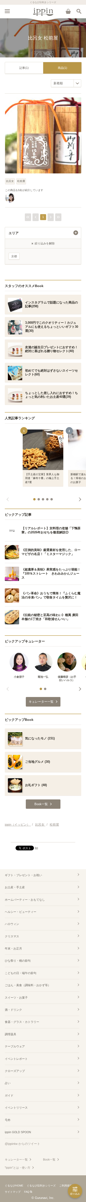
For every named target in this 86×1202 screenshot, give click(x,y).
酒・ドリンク (13, 1009)
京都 (14, 256)
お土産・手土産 (15, 887)
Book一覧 (49, 1159)
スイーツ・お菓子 (16, 997)
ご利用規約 (65, 1185)
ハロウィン (12, 924)
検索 (79, 11)
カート (68, 11)
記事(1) (24, 68)
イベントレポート (16, 1059)
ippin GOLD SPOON (18, 1132)
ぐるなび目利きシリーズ (41, 1185)
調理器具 (10, 1034)
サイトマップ (13, 1191)
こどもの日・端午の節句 (20, 973)
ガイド (9, 1095)
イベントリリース (16, 1107)
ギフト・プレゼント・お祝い (23, 875)
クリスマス (12, 936)
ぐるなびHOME (14, 1185)
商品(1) (62, 68)
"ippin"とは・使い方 (17, 1167)
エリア (14, 233)
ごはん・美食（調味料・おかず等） (28, 985)
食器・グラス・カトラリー (22, 1022)
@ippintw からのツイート (22, 1144)
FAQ (26, 1191)
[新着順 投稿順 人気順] (66, 83)
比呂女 (10, 181)
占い (8, 1083)
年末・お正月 (13, 948)
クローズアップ (15, 1071)
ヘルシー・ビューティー (20, 912)
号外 (8, 1120)
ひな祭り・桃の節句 (18, 960)
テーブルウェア (15, 1046)
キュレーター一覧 (16, 1159)
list (36, 847)
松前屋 (21, 181)
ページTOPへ (43, 836)
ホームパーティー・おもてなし (25, 899)
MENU (7, 11)
